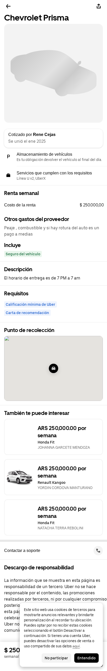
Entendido (86, 658)
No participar (56, 658)
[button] (55, 205)
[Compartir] (98, 6)
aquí (76, 646)
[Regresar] (8, 6)
